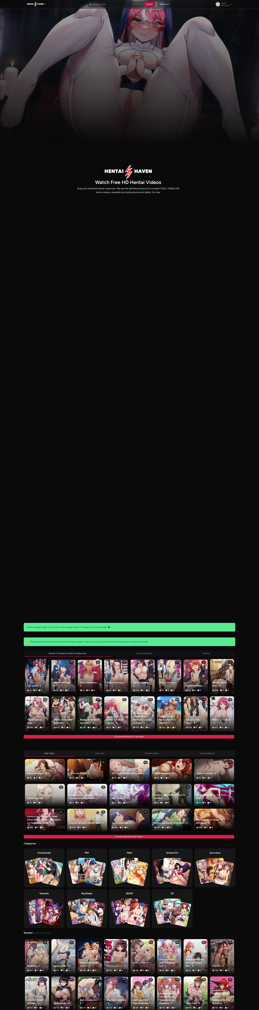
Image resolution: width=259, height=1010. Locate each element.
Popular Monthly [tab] (207, 753)
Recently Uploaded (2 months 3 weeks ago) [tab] (67, 653)
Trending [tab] (206, 653)
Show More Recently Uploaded (130, 737)
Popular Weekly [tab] (152, 753)
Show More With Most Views (129, 837)
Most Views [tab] (49, 753)
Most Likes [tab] (99, 753)
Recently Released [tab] (144, 653)
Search (149, 4)
